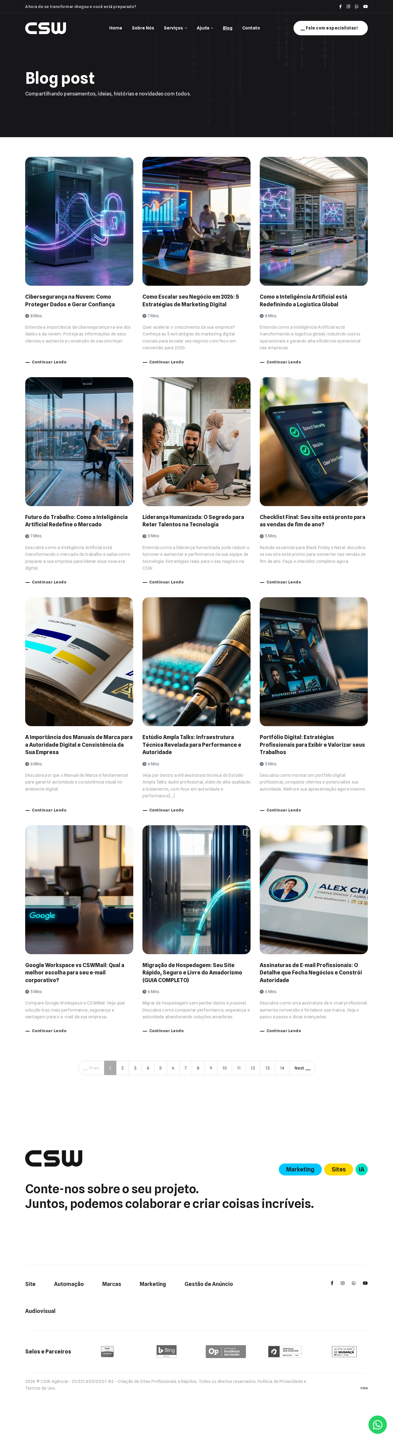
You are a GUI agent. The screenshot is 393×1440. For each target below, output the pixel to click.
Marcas (111, 1284)
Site (30, 1284)
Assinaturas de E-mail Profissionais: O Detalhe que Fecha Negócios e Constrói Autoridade (311, 972)
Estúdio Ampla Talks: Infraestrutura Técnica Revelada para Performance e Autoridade (191, 744)
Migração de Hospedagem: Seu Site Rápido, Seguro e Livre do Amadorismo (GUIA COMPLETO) (192, 972)
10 (224, 1068)
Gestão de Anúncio (209, 1284)
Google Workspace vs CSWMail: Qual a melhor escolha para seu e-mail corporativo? (74, 972)
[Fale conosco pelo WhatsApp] (356, 6)
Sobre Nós (143, 27)
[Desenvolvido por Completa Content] (364, 1387)
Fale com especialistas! (332, 27)
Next (299, 1068)
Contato (251, 27)
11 (239, 1068)
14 (282, 1068)
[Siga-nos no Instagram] (348, 6)
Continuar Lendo (49, 362)
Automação (69, 1284)
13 (267, 1068)
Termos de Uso (40, 1388)
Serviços (173, 27)
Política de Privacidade (280, 1381)
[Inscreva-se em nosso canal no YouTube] (365, 6)
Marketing (153, 1284)
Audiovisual (40, 1311)
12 (253, 1068)
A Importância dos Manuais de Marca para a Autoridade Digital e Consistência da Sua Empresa (79, 744)
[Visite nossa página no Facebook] (340, 6)
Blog (227, 27)
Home (115, 27)
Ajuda (203, 27)
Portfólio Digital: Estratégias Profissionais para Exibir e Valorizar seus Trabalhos (312, 744)
